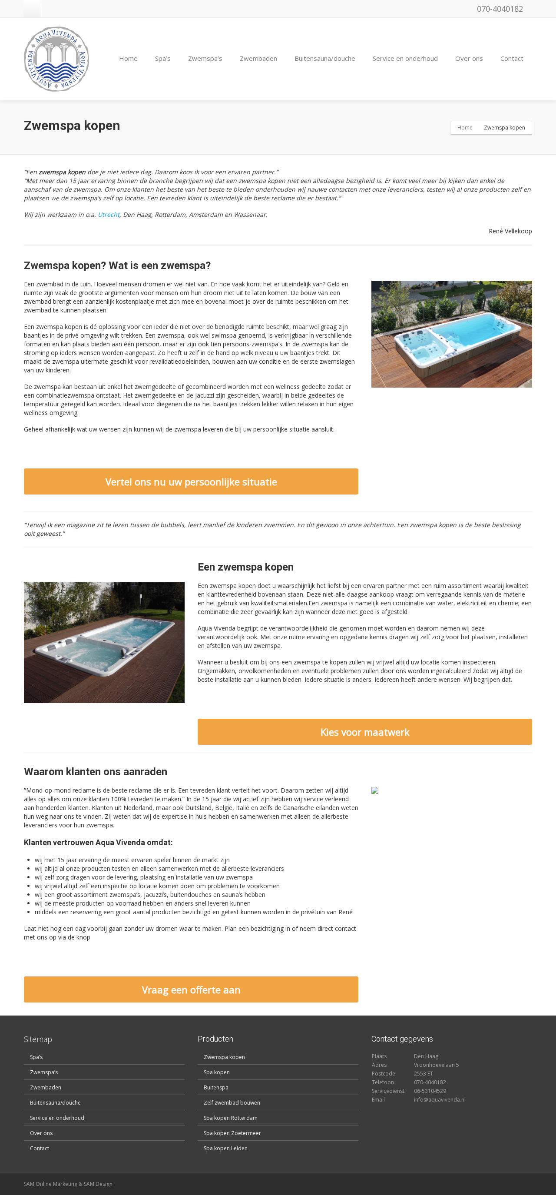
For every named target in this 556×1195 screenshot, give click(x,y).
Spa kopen (217, 1072)
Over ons (469, 58)
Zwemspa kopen (224, 1057)
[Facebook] (32, 8)
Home (128, 58)
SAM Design (98, 1184)
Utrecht (108, 214)
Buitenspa (216, 1087)
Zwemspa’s (205, 58)
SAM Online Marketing (50, 1184)
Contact (511, 58)
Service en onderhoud (405, 58)
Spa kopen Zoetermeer (232, 1133)
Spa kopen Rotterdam (231, 1118)
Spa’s (163, 58)
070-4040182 (499, 8)
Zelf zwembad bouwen (232, 1102)
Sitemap (38, 1039)
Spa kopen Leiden (226, 1148)
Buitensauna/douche (325, 58)
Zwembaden (258, 58)
